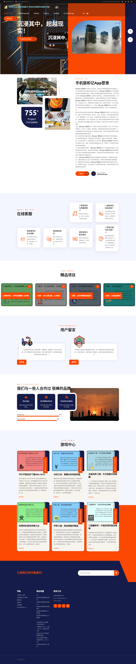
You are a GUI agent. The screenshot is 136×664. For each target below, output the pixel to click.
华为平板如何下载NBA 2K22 (32, 474)
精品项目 (36, 13)
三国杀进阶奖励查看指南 (113, 296)
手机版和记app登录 (23, 13)
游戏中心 (46, 13)
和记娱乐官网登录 (30, 659)
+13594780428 (102, 174)
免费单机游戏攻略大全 (29, 526)
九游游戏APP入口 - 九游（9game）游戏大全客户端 (42, 629)
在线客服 (56, 13)
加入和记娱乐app (69, 13)
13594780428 (57, 601)
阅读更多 (21, 497)
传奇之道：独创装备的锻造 (66, 526)
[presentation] (130, 39)
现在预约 (9, 18)
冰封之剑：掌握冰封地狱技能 (67, 474)
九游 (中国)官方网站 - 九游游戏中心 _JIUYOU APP (42, 640)
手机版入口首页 (8, 13)
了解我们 (80, 174)
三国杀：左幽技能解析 (78, 296)
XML (37, 595)
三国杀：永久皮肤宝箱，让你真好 (14, 296)
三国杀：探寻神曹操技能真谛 (47, 296)
